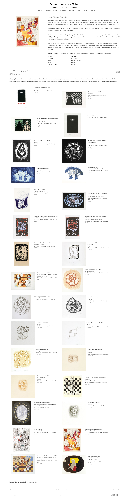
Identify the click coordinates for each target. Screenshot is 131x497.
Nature (49, 66)
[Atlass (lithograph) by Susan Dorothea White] (21, 201)
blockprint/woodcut (76, 60)
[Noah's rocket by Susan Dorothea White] (21, 441)
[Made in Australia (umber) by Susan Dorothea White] (74, 361)
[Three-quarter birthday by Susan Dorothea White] (74, 465)
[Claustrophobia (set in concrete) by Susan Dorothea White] (21, 255)
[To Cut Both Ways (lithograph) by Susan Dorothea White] (73, 334)
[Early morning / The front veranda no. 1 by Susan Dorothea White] (23, 465)
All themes (50, 58)
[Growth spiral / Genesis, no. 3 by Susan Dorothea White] (21, 308)
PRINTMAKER (74, 7)
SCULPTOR (64, 7)
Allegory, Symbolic (53, 64)
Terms (36, 494)
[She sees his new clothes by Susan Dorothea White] (74, 100)
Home (40, 11)
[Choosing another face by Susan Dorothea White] (23, 176)
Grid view (116, 72)
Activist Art (57, 53)
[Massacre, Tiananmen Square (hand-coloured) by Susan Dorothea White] (21, 228)
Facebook (117, 495)
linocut (73, 64)
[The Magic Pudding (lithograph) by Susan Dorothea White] (72, 441)
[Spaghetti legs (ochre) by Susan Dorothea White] (22, 361)
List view (119, 72)
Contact (47, 494)
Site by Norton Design (56, 494)
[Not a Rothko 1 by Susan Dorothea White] (72, 126)
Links (85, 11)
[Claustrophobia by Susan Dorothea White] (74, 255)
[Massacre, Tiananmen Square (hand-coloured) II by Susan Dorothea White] (72, 228)
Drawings (65, 53)
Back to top (115, 489)
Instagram (111, 495)
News (78, 11)
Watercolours (107, 53)
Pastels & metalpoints (82, 53)
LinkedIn (114, 495)
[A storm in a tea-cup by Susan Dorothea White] (23, 334)
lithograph (74, 58)
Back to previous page (14, 489)
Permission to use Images (74, 489)
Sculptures (99, 53)
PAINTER (54, 7)
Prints (92, 53)
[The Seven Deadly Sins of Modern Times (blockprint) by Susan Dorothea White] (74, 152)
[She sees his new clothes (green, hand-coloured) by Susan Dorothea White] (23, 127)
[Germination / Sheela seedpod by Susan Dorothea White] (21, 152)
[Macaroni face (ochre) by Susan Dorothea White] (23, 387)
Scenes (49, 62)
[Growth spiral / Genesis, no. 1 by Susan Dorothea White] (72, 281)
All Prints (74, 56)
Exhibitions (63, 11)
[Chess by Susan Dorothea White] (72, 388)
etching (73, 62)
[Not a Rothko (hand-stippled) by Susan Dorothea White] (21, 99)
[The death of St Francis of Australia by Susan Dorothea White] (21, 414)
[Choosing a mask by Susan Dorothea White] (74, 176)
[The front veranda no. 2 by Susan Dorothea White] (23, 282)
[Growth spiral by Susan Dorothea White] (74, 308)
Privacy (41, 494)
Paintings (72, 53)
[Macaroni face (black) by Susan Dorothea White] (74, 414)
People (49, 60)
